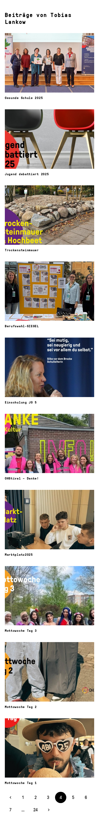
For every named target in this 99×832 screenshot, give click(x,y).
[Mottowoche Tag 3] (49, 596)
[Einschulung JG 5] (49, 367)
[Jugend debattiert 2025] (49, 139)
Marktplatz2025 (19, 554)
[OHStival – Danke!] (49, 443)
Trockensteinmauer (22, 250)
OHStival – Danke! (22, 478)
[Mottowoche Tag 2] (49, 672)
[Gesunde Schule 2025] (49, 63)
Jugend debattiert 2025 (27, 174)
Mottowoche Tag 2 (21, 707)
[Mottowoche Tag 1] (49, 748)
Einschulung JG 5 (21, 402)
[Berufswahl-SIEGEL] (49, 291)
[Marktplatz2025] (49, 519)
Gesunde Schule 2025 (24, 98)
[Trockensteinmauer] (49, 215)
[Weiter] (48, 809)
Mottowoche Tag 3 (21, 630)
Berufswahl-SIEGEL (22, 326)
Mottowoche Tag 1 (21, 783)
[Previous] (10, 797)
